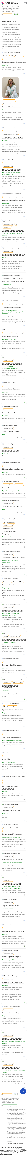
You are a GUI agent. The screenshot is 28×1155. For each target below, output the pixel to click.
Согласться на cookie (6, 1154)
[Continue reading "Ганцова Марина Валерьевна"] (10, 406)
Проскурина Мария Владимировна (14, 281)
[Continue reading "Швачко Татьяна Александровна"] (11, 976)
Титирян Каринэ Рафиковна (11, 883)
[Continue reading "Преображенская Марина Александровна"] (13, 679)
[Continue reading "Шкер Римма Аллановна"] (9, 330)
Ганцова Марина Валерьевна (11, 413)
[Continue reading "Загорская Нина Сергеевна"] (9, 425)
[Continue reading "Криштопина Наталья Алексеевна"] (11, 925)
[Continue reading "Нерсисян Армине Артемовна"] (10, 357)
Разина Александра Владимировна (13, 254)
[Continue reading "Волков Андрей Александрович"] (11, 824)
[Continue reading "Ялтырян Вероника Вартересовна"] (11, 194)
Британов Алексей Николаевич (12, 710)
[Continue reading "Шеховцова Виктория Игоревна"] (11, 463)
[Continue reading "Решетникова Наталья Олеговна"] (11, 853)
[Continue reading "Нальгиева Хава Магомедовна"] (10, 658)
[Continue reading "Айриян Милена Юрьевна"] (9, 899)
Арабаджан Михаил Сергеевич (12, 506)
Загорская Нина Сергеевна (11, 431)
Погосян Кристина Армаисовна (12, 610)
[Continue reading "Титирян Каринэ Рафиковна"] (10, 877)
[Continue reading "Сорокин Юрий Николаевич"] (10, 160)
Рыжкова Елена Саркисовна (11, 585)
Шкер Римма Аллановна (10, 336)
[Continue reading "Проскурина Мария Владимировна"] (11, 275)
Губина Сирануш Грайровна (11, 957)
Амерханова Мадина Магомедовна (13, 558)
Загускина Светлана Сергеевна (12, 137)
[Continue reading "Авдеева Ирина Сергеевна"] (9, 383)
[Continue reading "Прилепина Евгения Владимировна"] (12, 633)
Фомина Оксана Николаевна (11, 307)
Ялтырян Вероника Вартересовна (13, 200)
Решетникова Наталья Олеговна (12, 859)
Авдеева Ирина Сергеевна (10, 389)
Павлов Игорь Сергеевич (10, 450)
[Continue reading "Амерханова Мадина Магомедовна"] (11, 551)
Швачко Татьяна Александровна (13, 982)
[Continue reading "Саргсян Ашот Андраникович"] (10, 730)
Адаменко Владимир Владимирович (9, 533)
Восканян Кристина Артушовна (13, 1013)
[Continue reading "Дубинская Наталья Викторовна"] (11, 221)
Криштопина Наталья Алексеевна (13, 931)
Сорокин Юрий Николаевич (11, 169)
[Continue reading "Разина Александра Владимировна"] (11, 248)
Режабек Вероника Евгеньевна (12, 488)
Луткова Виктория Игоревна (11, 810)
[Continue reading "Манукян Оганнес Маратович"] (10, 1032)
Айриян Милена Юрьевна (10, 906)
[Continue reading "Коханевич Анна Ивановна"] (9, 1061)
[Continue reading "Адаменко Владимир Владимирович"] (12, 519)
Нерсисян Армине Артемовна (12, 363)
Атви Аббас (6, 759)
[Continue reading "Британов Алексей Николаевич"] (10, 703)
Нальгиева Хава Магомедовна (12, 665)
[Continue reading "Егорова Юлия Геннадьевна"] (10, 88)
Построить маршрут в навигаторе (9, 1105)
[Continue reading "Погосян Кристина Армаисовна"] (11, 604)
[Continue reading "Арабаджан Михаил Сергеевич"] (10, 500)
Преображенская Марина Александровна (10, 686)
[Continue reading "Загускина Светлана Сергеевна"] (10, 128)
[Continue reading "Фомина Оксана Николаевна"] (10, 301)
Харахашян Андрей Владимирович (14, 62)
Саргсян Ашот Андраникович (12, 737)
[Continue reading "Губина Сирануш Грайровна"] (10, 950)
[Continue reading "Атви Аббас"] (5, 753)
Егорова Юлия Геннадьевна (11, 107)
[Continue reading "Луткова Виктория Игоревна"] (10, 804)
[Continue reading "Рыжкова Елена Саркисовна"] (10, 578)
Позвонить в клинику (7, 14)
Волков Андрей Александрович (12, 834)
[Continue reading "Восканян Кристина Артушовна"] (11, 1006)
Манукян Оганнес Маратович (12, 1038)
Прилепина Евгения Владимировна (14, 639)
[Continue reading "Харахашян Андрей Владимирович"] (12, 52)
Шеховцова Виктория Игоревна (12, 469)
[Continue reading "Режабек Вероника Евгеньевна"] (10, 481)
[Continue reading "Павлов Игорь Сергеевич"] (9, 444)
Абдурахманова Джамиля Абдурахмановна (10, 787)
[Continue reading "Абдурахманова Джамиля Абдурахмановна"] (13, 777)
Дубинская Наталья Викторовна (13, 230)
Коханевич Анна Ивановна (11, 1067)
